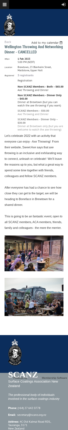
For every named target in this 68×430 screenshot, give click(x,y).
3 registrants (26, 75)
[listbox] (47, 42)
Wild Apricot (34, 377)
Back (8, 42)
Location (8, 67)
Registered (9, 75)
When (7, 59)
